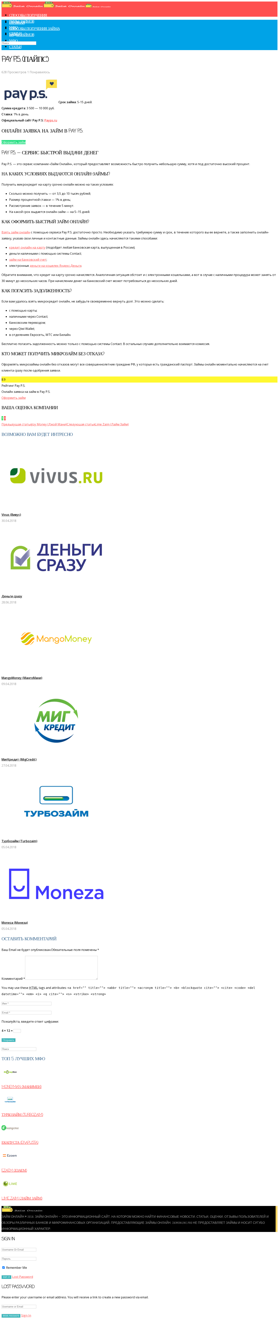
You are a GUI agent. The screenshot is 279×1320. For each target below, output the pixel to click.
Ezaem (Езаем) (14, 1171)
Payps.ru (50, 120)
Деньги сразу (12, 596)
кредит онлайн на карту (27, 247)
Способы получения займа (34, 29)
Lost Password (22, 1277)
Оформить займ (14, 398)
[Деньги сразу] (56, 590)
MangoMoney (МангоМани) (22, 678)
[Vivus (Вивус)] (56, 508)
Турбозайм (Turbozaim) (19, 841)
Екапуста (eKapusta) (20, 1143)
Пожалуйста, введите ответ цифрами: (30, 1021)
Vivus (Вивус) (11, 515)
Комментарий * (13, 979)
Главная (17, 23)
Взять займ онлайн (16, 232)
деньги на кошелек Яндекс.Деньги (55, 266)
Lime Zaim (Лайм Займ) (22, 1198)
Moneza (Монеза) (15, 923)
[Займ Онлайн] (56, 6)
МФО (13, 41)
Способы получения (28, 15)
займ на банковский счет (27, 260)
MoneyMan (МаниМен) (21, 1087)
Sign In (26, 1315)
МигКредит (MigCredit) (19, 759)
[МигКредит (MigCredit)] (56, 753)
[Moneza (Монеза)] (56, 916)
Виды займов (21, 35)
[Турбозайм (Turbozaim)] (56, 835)
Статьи (15, 47)
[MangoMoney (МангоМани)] (56, 672)
